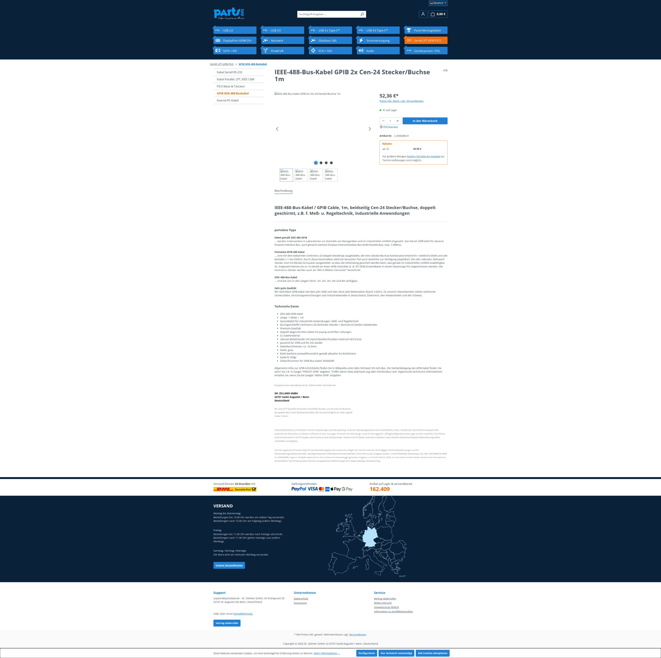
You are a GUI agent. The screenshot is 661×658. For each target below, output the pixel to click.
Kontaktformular (243, 613)
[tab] (283, 191)
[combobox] (327, 14)
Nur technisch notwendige (396, 653)
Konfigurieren (367, 653)
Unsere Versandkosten (229, 565)
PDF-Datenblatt (390, 126)
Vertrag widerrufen (227, 623)
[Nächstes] (370, 128)
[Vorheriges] (277, 128)
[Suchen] (362, 14)
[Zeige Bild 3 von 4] (326, 162)
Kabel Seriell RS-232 (229, 72)
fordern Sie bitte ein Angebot (423, 156)
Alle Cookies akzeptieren (432, 653)
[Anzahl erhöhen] (397, 120)
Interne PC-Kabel (228, 100)
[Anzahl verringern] (383, 120)
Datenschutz (301, 598)
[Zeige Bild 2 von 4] (321, 162)
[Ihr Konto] (423, 14)
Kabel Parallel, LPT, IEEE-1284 (235, 79)
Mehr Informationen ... (327, 653)
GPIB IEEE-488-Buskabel (233, 93)
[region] (323, 137)
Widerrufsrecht (383, 603)
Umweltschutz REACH (386, 607)
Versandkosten (357, 634)
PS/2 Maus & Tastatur (231, 86)
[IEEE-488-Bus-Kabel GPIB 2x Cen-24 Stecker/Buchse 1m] (324, 129)
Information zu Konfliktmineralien (393, 611)
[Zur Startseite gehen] (228, 13)
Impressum (300, 603)
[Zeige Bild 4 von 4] (331, 162)
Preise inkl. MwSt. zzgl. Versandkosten (401, 101)
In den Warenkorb (425, 121)
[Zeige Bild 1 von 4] (315, 162)
